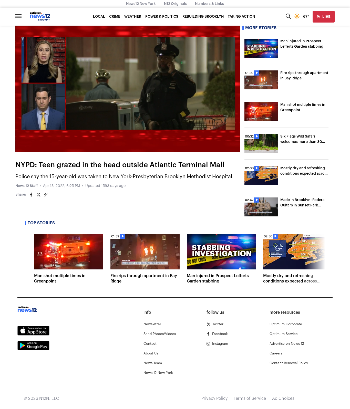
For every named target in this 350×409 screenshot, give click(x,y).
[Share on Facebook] (31, 195)
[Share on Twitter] (38, 195)
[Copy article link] (46, 195)
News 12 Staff (26, 186)
